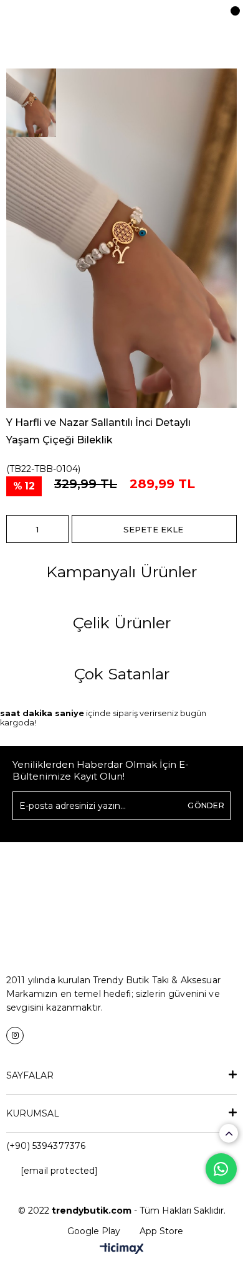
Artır (59, 529)
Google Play (93, 1231)
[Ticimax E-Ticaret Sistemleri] (122, 1249)
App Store (161, 1231)
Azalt (15, 529)
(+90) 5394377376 (45, 1145)
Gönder (206, 805)
